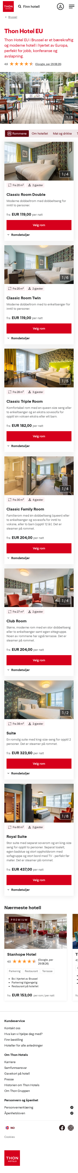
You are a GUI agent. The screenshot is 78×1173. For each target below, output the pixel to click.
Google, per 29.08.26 (48, 64)
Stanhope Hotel (21, 954)
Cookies (9, 1136)
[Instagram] (71, 1128)
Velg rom (39, 225)
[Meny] (71, 6)
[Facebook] (62, 1128)
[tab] (16, 133)
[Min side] (60, 6)
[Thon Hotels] (8, 6)
